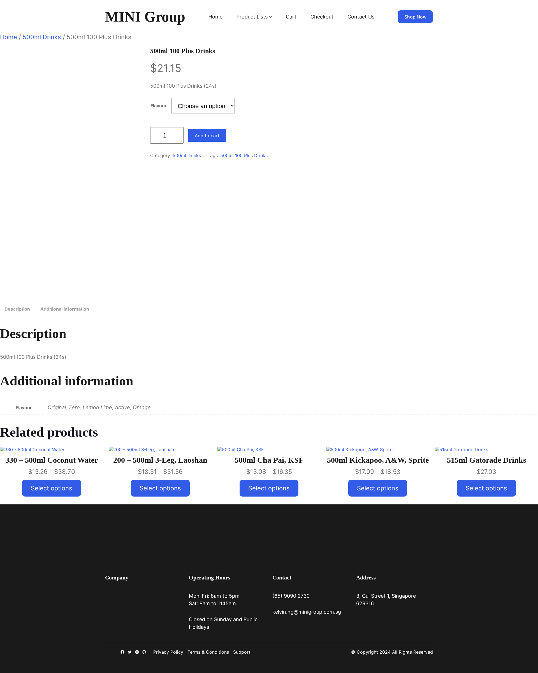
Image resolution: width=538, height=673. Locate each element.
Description (17, 309)
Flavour (158, 105)
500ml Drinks (42, 37)
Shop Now (415, 17)
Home (215, 17)
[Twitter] (129, 652)
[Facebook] (122, 652)
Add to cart (207, 135)
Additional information (64, 309)
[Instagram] (137, 652)
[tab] (17, 309)
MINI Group (145, 17)
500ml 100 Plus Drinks (244, 155)
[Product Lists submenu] (270, 16)
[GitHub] (144, 652)
